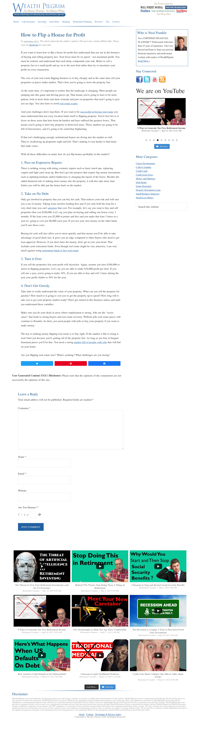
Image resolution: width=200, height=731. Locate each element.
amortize (52, 208)
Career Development (145, 163)
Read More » (144, 60)
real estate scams (68, 103)
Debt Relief (141, 182)
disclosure (33, 44)
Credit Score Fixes (144, 174)
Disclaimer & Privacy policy (108, 714)
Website (22, 490)
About (81, 714)
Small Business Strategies (147, 193)
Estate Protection (143, 186)
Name (22, 456)
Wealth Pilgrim (39, 9)
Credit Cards (142, 170)
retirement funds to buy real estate (60, 250)
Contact (89, 714)
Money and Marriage (145, 178)
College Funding (143, 167)
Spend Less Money (145, 197)
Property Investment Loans (148, 189)
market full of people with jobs (90, 342)
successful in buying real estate (96, 111)
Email (22, 473)
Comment (24, 408)
